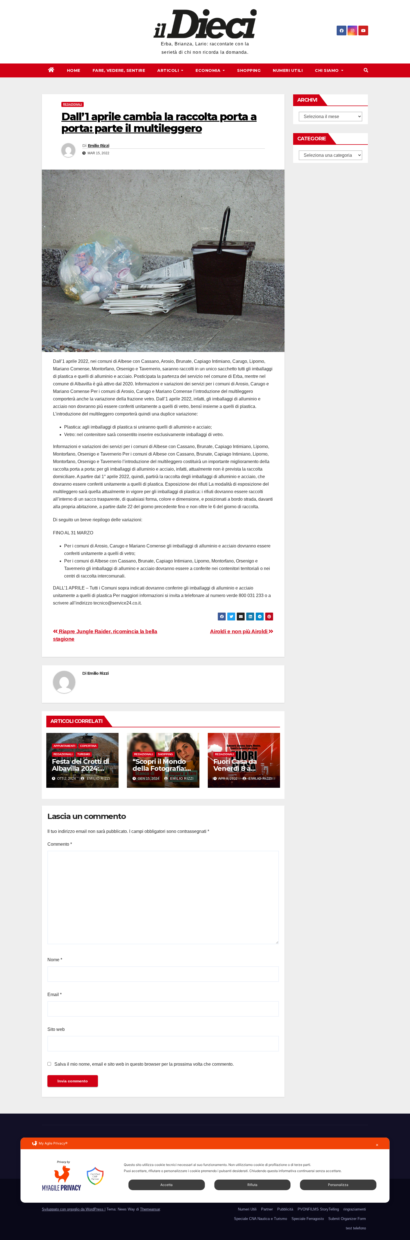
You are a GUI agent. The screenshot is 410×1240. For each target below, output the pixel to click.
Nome (54, 959)
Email (54, 994)
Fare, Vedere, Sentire (119, 70)
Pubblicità (285, 1209)
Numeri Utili (288, 70)
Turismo (83, 754)
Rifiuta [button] (252, 1185)
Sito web (56, 1029)
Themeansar (150, 1209)
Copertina (88, 745)
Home (73, 70)
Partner (267, 1209)
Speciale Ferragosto (307, 1219)
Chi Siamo (327, 70)
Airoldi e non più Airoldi (239, 631)
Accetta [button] (166, 1185)
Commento (59, 844)
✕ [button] (377, 1145)
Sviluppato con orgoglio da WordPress (73, 1209)
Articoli (168, 70)
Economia (209, 70)
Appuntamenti (64, 745)
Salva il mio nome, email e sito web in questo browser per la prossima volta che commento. (144, 1064)
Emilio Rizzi (98, 145)
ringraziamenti (354, 1209)
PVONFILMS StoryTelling (318, 1209)
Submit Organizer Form (347, 1219)
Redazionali (72, 104)
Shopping (249, 70)
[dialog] (205, 1170)
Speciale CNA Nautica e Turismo (260, 1219)
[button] (366, 70)
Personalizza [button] (338, 1185)
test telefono (356, 1228)
